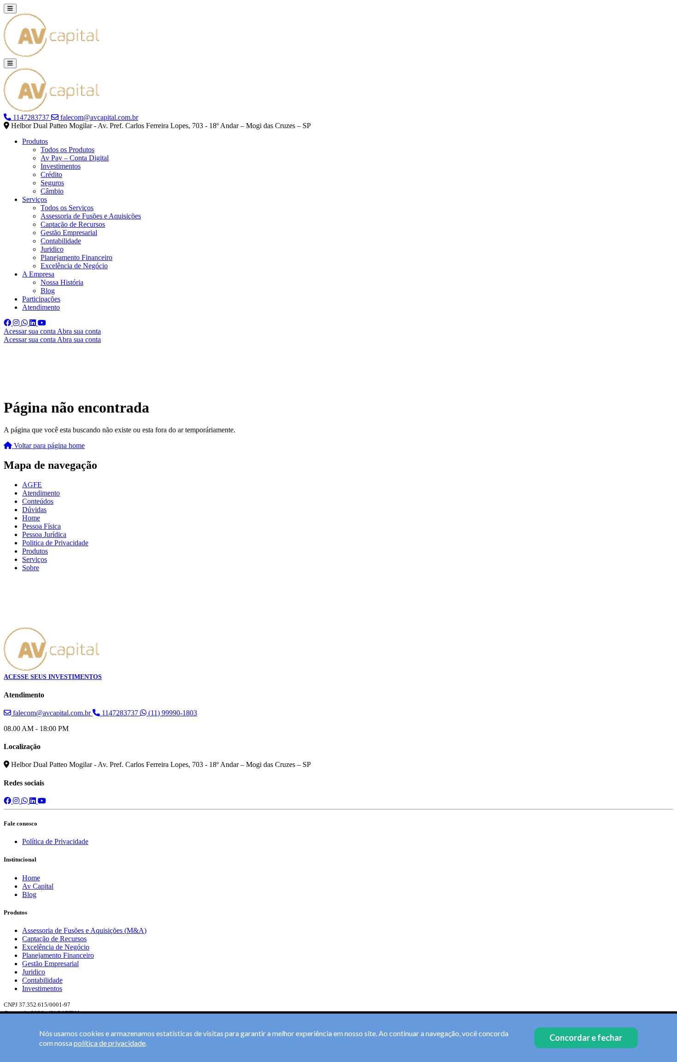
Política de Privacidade (55, 841)
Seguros (52, 183)
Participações (41, 299)
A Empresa (38, 274)
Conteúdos (37, 501)
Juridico (52, 249)
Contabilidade (61, 241)
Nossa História (62, 282)
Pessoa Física (41, 526)
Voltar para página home (48, 445)
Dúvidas (34, 509)
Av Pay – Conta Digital (75, 158)
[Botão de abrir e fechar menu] (10, 8)
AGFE (32, 485)
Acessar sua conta (30, 331)
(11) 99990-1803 (171, 713)
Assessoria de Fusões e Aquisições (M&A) (84, 930)
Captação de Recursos (73, 224)
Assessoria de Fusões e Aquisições (91, 216)
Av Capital (37, 886)
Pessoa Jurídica (44, 534)
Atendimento (41, 307)
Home (31, 518)
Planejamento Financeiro (76, 257)
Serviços (34, 199)
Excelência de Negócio (74, 266)
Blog (48, 291)
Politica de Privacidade (55, 543)
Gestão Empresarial (69, 232)
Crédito (51, 174)
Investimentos (61, 166)
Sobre (30, 568)
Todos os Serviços (67, 208)
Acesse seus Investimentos (53, 676)
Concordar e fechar (585, 1037)
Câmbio (52, 191)
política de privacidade (110, 1042)
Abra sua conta (79, 331)
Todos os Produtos (67, 149)
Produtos (35, 141)
